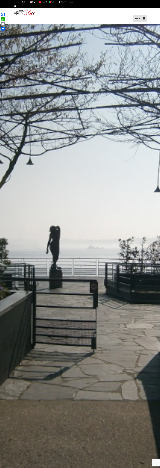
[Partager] (2, 28)
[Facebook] (2, 14)
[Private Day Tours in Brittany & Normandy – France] (34, 15)
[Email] (2, 24)
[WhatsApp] (2, 19)
